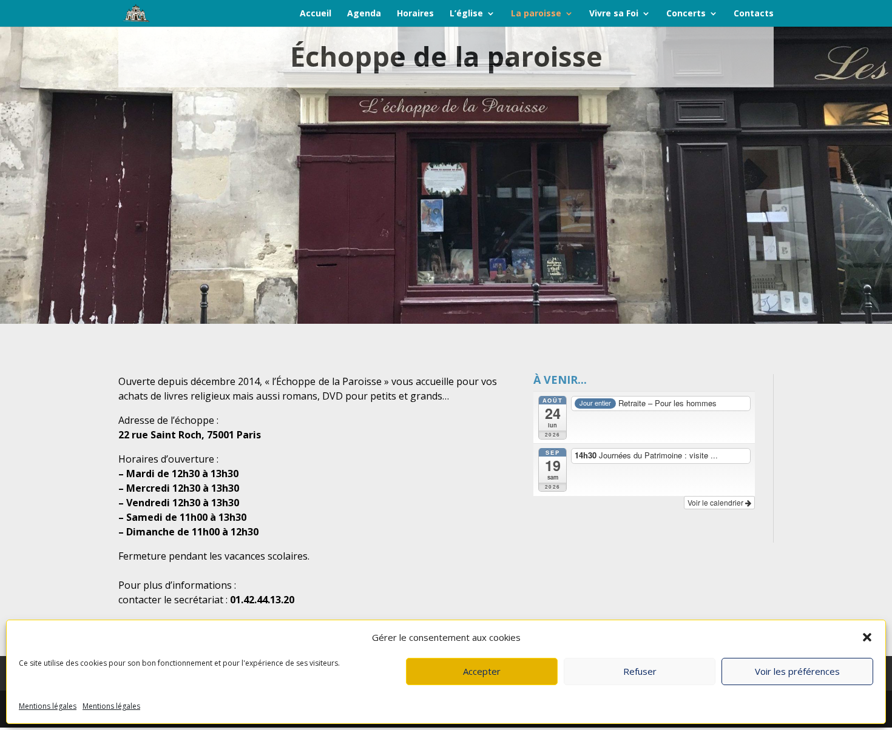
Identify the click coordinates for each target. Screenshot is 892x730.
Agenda (364, 14)
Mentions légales (47, 706)
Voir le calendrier (716, 502)
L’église (466, 14)
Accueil (315, 14)
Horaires (415, 14)
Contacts (754, 14)
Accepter (482, 671)
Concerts (686, 14)
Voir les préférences (797, 671)
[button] (867, 637)
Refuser (640, 671)
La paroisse (536, 14)
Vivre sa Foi (613, 14)
